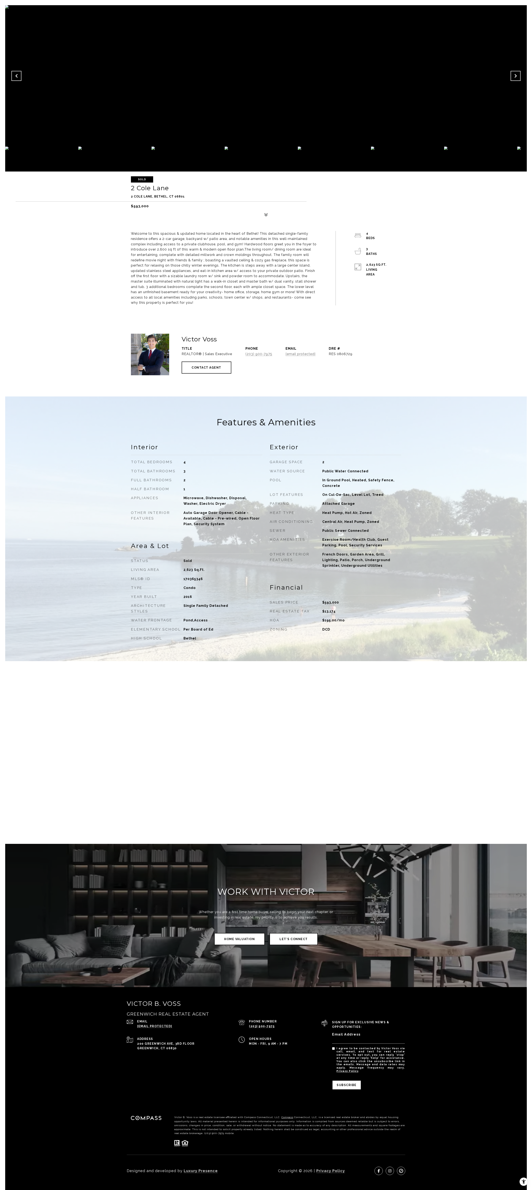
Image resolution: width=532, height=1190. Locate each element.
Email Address (346, 1034)
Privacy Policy (347, 1071)
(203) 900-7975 (258, 354)
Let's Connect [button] (294, 939)
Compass (287, 1117)
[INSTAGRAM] (390, 1171)
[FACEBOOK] (378, 1171)
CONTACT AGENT (206, 367)
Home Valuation (239, 939)
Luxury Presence (201, 1171)
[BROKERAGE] (401, 1171)
